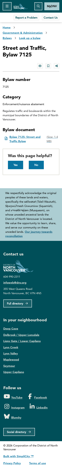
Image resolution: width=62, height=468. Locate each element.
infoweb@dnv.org (14, 282)
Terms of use (37, 463)
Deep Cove (10, 328)
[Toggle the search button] (38, 6)
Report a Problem (26, 17)
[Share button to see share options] (56, 66)
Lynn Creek (10, 347)
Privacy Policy (12, 463)
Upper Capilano (13, 372)
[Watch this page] (40, 66)
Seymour (9, 366)
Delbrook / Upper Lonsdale (21, 335)
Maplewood (11, 359)
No (36, 165)
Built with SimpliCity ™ (18, 456)
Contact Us (51, 17)
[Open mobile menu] (7, 6)
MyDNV (52, 6)
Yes (16, 165)
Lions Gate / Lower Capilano (22, 341)
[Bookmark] (48, 66)
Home (21, 6)
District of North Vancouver (19, 266)
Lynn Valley (10, 353)
